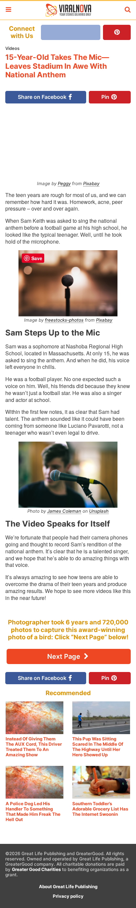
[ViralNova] (68, 10)
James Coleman (64, 511)
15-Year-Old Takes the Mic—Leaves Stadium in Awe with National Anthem (57, 66)
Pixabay (91, 183)
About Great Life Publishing (68, 886)
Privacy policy (68, 896)
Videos (12, 48)
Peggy (64, 183)
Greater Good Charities (36, 869)
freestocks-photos (64, 320)
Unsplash (99, 511)
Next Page (64, 656)
